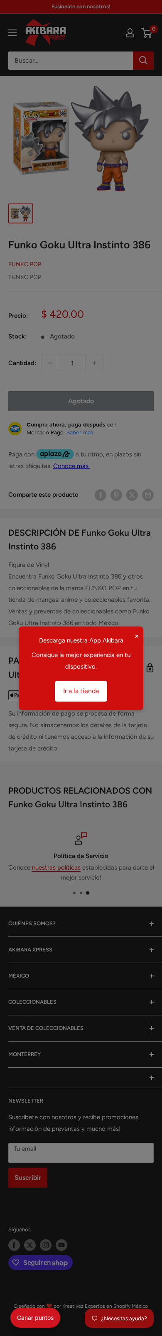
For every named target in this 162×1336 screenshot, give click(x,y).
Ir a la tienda (81, 691)
